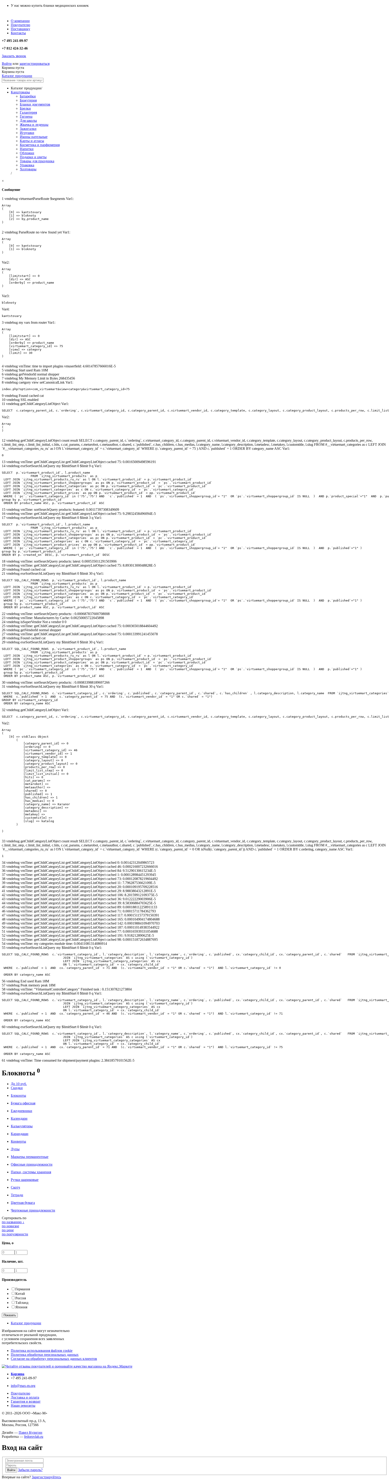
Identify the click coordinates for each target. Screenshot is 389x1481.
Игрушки (27, 133)
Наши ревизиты (23, 1405)
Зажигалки (28, 129)
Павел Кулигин (30, 1432)
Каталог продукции (17, 76)
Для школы (28, 120)
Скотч (15, 1187)
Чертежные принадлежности (33, 1210)
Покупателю (20, 1393)
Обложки (27, 153)
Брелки (25, 108)
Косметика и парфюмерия (40, 145)
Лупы (15, 1149)
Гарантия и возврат (26, 1401)
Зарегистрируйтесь (46, 1477)
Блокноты (18, 1095)
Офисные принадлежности (31, 1164)
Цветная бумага (23, 1203)
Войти (7, 64)
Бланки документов (35, 104)
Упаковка (27, 165)
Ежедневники (21, 1111)
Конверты (18, 1141)
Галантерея (28, 112)
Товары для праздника (37, 161)
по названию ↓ (13, 1222)
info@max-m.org (23, 1386)
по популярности (15, 1234)
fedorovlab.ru (33, 1436)
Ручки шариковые (24, 1180)
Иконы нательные (33, 137)
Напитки (27, 149)
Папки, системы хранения (31, 1172)
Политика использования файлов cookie (41, 1350)
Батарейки (28, 96)
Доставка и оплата (25, 1397)
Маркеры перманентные (29, 1157)
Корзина (17, 1374)
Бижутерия (28, 100)
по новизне (10, 1226)
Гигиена (26, 116)
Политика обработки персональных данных (45, 1355)
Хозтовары (28, 169)
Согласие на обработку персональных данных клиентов (54, 1359)
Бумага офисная (23, 1103)
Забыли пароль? (30, 1470)
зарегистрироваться (34, 64)
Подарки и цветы (33, 157)
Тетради (17, 1195)
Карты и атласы (32, 141)
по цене (8, 1230)
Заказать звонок (14, 56)
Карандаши (19, 1134)
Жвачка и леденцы (34, 125)
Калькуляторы (22, 1126)
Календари (19, 1118)
